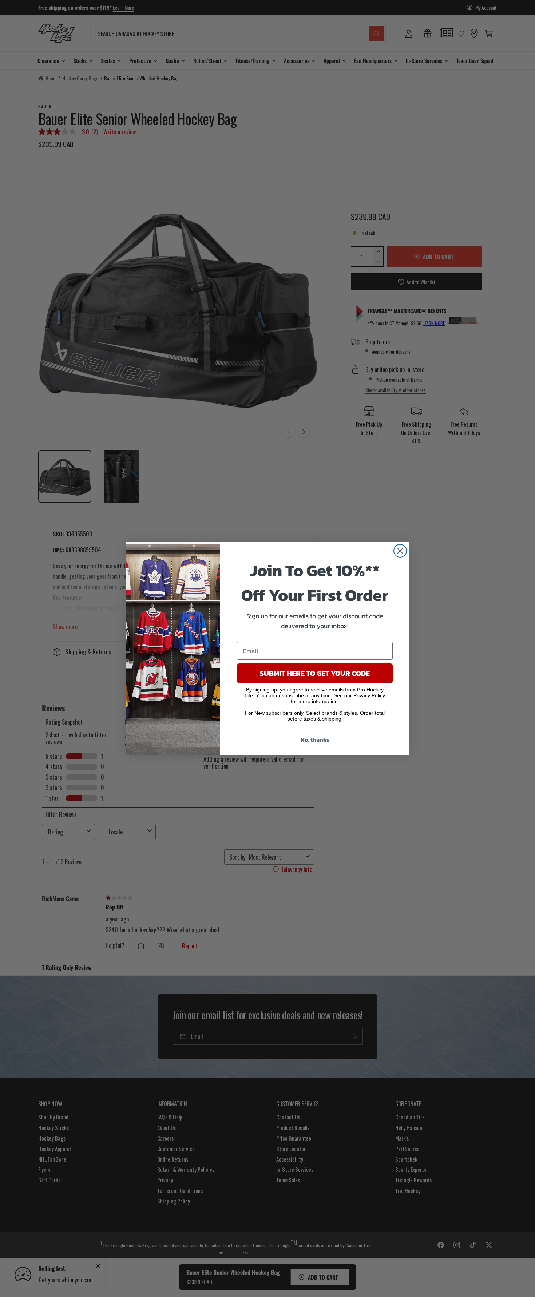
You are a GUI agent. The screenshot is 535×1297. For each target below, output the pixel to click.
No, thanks (315, 739)
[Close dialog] (400, 550)
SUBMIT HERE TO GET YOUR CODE (315, 673)
